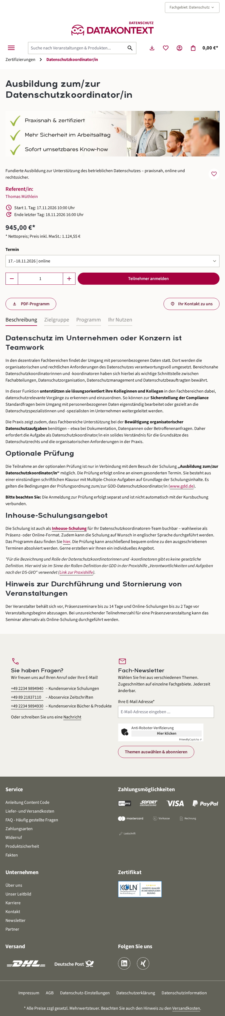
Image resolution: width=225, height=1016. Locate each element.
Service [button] (14, 789)
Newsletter (15, 920)
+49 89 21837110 (26, 697)
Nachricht (72, 717)
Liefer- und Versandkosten (29, 811)
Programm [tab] (88, 320)
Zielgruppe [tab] (56, 320)
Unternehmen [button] (21, 872)
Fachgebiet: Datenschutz (192, 7)
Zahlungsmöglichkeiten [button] (146, 789)
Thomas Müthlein (21, 197)
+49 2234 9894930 (27, 706)
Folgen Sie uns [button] (135, 946)
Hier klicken (166, 733)
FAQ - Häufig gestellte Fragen (31, 820)
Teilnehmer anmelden (148, 279)
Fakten (11, 855)
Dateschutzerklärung (135, 993)
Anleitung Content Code (27, 802)
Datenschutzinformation (184, 993)
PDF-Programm (34, 304)
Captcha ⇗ (190, 739)
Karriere (13, 903)
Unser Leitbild (18, 894)
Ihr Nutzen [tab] (120, 320)
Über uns (13, 885)
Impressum (28, 993)
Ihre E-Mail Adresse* (136, 702)
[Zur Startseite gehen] (112, 30)
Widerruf (13, 838)
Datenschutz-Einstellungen (85, 993)
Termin (12, 249)
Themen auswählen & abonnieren (156, 752)
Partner (12, 929)
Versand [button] (15, 946)
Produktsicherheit (22, 846)
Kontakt (12, 912)
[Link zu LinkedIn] (124, 963)
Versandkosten (186, 1008)
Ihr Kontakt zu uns (195, 304)
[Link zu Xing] (143, 963)
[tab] (21, 320)
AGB (50, 993)
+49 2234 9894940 (27, 688)
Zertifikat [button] (130, 872)
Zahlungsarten (19, 829)
